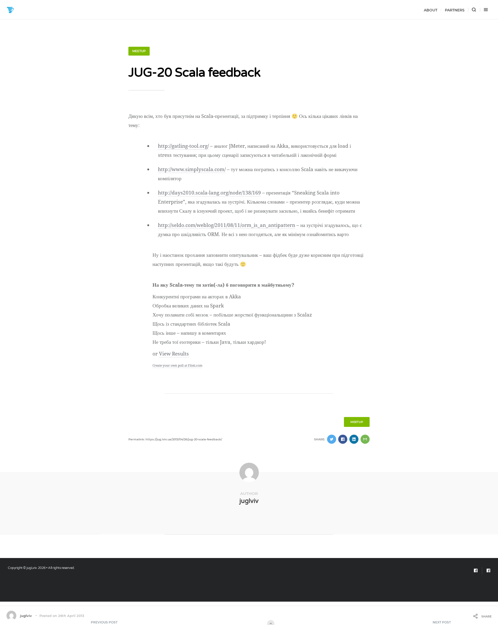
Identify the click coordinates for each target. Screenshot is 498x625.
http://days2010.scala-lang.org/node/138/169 (209, 192)
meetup (139, 51)
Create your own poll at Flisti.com (177, 365)
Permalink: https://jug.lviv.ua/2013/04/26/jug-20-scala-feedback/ (175, 439)
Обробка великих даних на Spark (188, 305)
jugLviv (31, 568)
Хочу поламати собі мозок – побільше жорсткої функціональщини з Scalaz (232, 314)
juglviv (249, 501)
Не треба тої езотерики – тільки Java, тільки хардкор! (209, 342)
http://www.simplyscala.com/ (192, 169)
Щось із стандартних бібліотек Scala (191, 323)
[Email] (475, 570)
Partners (455, 10)
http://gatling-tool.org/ (183, 146)
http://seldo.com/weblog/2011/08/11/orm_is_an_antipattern (226, 225)
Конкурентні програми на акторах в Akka (197, 296)
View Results (174, 353)
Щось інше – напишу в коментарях (189, 333)
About (430, 10)
